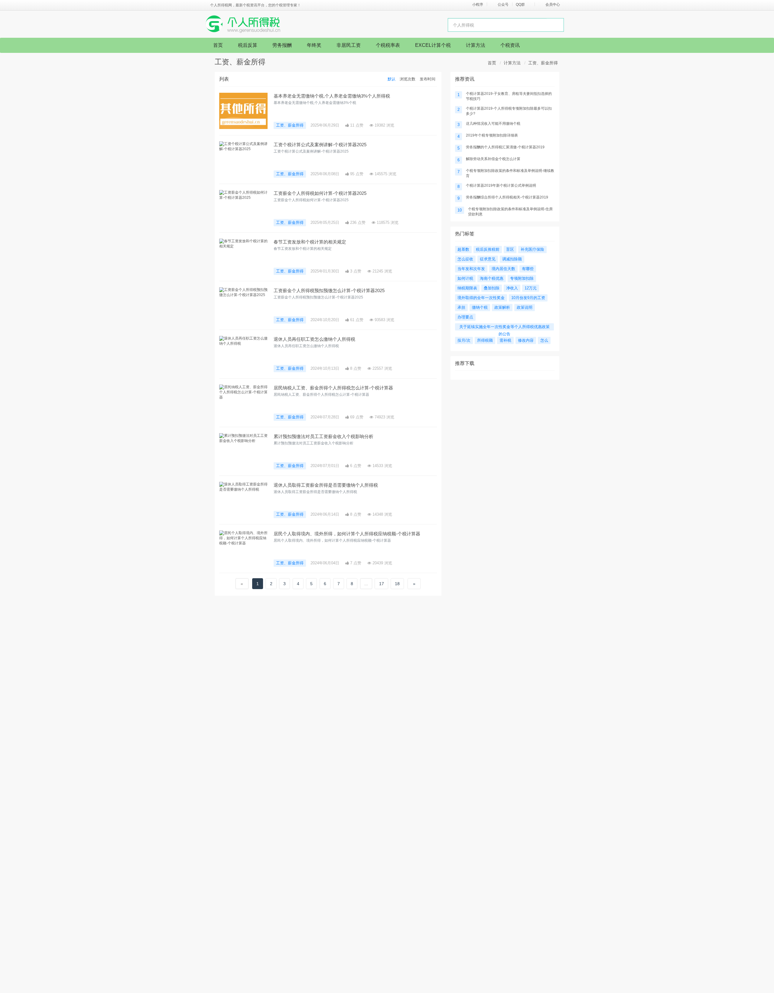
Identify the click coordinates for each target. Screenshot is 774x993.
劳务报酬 (282, 45)
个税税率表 (388, 45)
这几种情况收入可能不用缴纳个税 (493, 123)
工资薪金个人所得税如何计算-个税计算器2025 (320, 193)
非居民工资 (349, 45)
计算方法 (475, 45)
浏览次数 (407, 79)
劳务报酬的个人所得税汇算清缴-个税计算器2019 (505, 147)
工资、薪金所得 (543, 62)
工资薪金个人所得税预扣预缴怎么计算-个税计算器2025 (329, 290)
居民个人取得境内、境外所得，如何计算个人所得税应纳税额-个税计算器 (347, 533)
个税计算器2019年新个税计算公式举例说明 (501, 185)
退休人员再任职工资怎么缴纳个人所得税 (314, 339)
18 (397, 583)
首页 (218, 45)
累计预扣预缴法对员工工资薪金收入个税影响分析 (323, 436)
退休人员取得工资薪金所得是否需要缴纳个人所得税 (326, 485)
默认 (391, 79)
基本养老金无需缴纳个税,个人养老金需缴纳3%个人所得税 (332, 95)
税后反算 (247, 45)
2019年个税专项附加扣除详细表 (492, 135)
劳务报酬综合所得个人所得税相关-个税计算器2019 (507, 197)
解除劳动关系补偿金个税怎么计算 (493, 159)
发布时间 (427, 79)
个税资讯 (510, 45)
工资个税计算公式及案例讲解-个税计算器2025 (320, 144)
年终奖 (314, 45)
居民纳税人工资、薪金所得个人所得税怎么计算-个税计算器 (333, 387)
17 (381, 583)
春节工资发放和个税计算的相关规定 (310, 241)
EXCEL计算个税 (433, 45)
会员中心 (552, 4)
